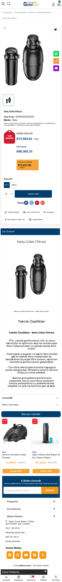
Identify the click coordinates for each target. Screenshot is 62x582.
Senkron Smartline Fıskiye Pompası (14, 456)
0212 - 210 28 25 (13, 528)
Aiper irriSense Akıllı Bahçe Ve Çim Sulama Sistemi (46, 456)
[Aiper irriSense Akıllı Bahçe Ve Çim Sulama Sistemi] (46, 432)
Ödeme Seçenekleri (10, 405)
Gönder (49, 490)
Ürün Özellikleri (8, 232)
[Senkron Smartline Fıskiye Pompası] (16, 432)
